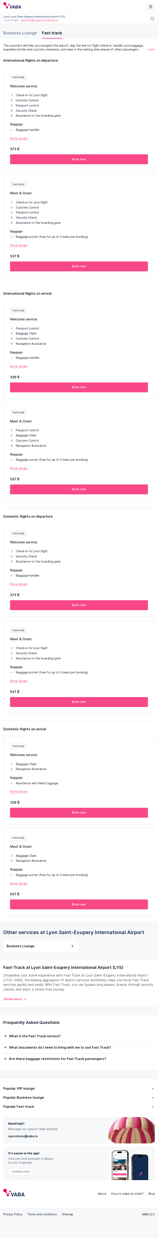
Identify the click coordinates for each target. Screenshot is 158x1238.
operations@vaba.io (23, 1136)
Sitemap (67, 1214)
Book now (79, 159)
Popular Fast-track (18, 1107)
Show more (12, 999)
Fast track (52, 32)
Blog (152, 1193)
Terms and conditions (42, 1214)
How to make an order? (127, 1193)
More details (19, 138)
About (102, 1193)
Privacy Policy (12, 1214)
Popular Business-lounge (23, 1098)
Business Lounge (20, 32)
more (151, 49)
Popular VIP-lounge (19, 1088)
